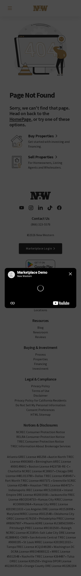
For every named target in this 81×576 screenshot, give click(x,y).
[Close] (70, 273)
